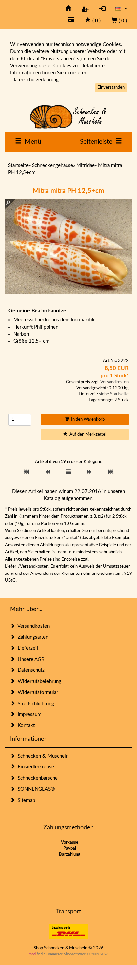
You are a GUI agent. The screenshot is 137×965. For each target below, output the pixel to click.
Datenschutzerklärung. (35, 79)
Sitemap (25, 800)
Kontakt (25, 725)
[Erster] (26, 472)
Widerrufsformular (36, 692)
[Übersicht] (68, 472)
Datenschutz (30, 670)
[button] (121, 8)
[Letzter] (110, 472)
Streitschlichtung (34, 703)
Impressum (28, 714)
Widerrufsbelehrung (38, 681)
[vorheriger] (47, 472)
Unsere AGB (30, 659)
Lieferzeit (26, 648)
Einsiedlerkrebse (34, 766)
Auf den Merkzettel (87, 434)
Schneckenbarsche (36, 778)
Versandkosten (114, 382)
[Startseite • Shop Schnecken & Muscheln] (68, 116)
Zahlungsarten (31, 637)
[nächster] (89, 472)
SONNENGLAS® (35, 789)
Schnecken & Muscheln (41, 756)
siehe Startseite (114, 394)
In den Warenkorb (87, 419)
